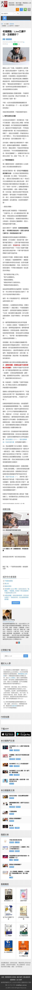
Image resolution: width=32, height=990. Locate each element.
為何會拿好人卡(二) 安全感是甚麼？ (19, 763)
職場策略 (12, 842)
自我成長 (12, 851)
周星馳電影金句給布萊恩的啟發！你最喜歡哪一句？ (19, 856)
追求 (4, 39)
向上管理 (17, 842)
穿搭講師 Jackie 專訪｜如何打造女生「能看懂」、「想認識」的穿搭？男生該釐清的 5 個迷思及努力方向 (16, 591)
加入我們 (19, 980)
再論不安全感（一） (12, 476)
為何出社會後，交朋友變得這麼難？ (19, 795)
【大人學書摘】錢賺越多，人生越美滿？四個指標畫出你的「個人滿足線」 (19, 873)
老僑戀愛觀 (9, 39)
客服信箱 (14, 706)
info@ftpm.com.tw (21, 985)
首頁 (2, 24)
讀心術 (7, 583)
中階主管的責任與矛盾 (15, 840)
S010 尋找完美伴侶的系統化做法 (12, 530)
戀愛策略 (18, 759)
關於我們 (19, 977)
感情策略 (12, 24)
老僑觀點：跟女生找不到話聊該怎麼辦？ (19, 755)
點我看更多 (16, 602)
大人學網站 (12, 677)
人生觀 (11, 859)
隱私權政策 (26, 977)
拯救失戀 (12, 783)
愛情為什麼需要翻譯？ (15, 818)
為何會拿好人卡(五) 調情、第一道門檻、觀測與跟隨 (19, 771)
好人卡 (11, 750)
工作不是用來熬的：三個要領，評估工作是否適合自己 (19, 847)
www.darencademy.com (8, 621)
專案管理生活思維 (10, 977)
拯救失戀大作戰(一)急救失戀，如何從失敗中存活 (19, 780)
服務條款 (12, 980)
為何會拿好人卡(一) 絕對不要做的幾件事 (19, 747)
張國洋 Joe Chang (18, 42)
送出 (25, 656)
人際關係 (17, 827)
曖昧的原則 (8, 586)
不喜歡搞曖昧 (9, 581)
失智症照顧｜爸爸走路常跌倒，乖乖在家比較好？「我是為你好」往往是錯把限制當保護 (16, 597)
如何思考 (16, 859)
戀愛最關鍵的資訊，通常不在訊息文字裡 (19, 803)
